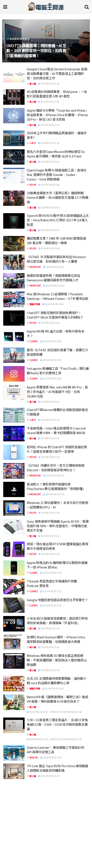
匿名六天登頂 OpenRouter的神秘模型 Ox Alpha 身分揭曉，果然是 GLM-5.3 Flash (56, 153)
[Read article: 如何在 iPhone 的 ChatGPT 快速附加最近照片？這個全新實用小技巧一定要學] (14, 452)
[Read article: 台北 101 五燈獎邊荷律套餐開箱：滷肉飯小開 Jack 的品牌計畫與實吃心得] (14, 684)
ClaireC (34, 341)
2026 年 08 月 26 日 (49, 161)
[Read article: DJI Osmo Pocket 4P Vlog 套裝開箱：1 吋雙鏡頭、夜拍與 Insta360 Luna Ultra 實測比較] (14, 852)
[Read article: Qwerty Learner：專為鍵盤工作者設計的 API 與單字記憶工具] (14, 753)
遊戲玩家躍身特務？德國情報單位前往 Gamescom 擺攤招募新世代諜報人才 (53, 277)
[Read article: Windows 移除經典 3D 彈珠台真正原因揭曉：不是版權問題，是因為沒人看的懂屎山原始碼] (14, 661)
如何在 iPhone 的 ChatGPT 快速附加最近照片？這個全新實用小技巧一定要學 (57, 449)
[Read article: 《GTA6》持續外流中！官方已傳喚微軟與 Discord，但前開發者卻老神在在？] (14, 471)
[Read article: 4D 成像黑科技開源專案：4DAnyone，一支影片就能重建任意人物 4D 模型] (14, 97)
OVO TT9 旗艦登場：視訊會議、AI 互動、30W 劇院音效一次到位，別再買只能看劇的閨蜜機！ (36, 50)
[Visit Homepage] (46, 6)
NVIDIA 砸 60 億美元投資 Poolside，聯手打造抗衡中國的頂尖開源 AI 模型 (57, 830)
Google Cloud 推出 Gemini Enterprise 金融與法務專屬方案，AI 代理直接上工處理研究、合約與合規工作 (57, 73)
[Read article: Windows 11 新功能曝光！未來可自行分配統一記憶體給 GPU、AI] (14, 508)
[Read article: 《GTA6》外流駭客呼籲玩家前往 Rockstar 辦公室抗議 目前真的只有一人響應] (14, 262)
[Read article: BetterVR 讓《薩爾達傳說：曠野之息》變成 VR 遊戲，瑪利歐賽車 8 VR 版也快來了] (14, 702)
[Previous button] (10, 41)
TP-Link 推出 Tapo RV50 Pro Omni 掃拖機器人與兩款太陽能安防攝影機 (57, 768)
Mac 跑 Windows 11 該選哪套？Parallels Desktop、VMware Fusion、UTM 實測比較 (57, 296)
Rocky (33, 184)
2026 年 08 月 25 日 (49, 419)
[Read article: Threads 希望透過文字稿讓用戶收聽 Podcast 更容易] (14, 586)
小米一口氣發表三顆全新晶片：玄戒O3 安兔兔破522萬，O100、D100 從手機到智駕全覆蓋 (57, 724)
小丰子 (33, 143)
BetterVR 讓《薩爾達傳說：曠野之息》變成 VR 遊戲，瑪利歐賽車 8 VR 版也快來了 (57, 699)
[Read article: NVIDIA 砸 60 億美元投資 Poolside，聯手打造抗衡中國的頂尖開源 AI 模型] (14, 833)
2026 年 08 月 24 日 (54, 688)
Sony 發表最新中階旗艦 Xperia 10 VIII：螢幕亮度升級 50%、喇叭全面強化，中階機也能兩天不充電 (58, 526)
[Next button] (82, 41)
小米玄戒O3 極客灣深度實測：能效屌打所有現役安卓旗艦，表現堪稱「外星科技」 (57, 620)
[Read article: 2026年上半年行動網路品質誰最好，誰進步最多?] (14, 138)
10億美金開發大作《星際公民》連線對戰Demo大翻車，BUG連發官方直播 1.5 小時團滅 (57, 197)
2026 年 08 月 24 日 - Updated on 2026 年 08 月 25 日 (55, 711)
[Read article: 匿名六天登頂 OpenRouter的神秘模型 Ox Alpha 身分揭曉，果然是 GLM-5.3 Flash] (14, 157)
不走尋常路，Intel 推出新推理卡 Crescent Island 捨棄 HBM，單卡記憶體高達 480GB (56, 430)
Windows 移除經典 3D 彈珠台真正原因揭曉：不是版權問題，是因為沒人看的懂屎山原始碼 (56, 660)
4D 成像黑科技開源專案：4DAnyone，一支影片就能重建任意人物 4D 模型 (57, 93)
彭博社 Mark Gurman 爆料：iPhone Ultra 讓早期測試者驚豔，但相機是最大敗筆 (56, 639)
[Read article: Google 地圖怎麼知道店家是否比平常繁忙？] (14, 605)
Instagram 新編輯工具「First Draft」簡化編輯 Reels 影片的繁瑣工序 (58, 370)
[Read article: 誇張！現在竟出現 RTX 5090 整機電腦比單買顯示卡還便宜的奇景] (14, 549)
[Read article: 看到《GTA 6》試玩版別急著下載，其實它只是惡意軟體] (14, 355)
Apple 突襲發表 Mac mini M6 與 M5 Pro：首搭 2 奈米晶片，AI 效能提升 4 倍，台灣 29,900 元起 (57, 391)
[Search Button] (87, 6)
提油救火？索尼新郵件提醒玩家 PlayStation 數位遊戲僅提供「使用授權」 (56, 486)
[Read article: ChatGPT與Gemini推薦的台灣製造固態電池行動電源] (14, 415)
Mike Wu (34, 757)
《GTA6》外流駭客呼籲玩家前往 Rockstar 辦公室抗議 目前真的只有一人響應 (56, 258)
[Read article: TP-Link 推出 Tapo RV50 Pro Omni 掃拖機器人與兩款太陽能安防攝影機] (14, 771)
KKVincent (35, 266)
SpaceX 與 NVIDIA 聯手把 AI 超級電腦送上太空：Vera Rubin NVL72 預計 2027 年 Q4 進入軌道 (58, 220)
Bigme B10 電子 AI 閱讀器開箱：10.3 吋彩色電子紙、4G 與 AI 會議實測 (57, 811)
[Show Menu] (5, 6)
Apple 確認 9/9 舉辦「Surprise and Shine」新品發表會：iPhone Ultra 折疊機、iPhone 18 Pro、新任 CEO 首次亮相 (57, 115)
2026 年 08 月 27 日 (49, 83)
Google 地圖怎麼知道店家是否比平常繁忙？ (57, 600)
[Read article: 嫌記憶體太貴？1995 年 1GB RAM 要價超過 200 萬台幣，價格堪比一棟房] (14, 243)
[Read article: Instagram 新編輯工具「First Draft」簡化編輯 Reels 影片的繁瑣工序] (14, 374)
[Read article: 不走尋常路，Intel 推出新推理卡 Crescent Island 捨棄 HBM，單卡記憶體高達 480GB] (14, 433)
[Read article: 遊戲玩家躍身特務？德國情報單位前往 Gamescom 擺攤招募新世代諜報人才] (14, 281)
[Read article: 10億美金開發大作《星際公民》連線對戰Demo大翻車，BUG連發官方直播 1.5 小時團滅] (14, 198)
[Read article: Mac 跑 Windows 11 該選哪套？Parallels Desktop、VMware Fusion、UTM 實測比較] (14, 299)
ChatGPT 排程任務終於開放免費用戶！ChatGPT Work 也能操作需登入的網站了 (55, 314)
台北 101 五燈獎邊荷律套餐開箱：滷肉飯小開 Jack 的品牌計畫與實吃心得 (56, 680)
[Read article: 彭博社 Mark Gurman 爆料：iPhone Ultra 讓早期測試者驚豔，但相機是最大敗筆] (14, 642)
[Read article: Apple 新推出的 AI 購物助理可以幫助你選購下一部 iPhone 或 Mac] (14, 568)
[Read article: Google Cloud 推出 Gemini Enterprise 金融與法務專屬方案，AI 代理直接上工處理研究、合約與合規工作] (14, 74)
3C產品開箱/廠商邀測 (18, 38)
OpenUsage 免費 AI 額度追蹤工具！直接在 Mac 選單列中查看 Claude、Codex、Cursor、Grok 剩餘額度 (56, 174)
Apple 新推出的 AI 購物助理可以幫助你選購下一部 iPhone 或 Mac (57, 564)
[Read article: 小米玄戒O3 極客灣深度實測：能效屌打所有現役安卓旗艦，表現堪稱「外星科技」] (14, 624)
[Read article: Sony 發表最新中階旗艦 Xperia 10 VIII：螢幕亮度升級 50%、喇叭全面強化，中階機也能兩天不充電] (14, 526)
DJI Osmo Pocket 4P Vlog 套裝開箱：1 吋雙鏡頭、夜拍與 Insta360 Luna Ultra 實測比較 (57, 848)
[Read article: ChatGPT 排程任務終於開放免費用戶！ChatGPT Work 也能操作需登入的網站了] (14, 318)
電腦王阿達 (35, 304)
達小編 (33, 83)
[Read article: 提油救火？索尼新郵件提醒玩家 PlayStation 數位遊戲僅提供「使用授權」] (14, 489)
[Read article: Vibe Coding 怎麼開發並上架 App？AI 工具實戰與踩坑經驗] (14, 796)
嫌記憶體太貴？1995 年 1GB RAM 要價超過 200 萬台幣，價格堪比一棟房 (56, 240)
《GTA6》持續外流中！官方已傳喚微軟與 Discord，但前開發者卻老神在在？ (56, 467)
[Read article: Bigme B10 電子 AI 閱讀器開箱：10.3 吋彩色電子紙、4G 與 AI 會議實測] (14, 815)
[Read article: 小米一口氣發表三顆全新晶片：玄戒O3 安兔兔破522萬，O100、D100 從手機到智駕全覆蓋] (14, 725)
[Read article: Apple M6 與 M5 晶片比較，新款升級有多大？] (14, 336)
